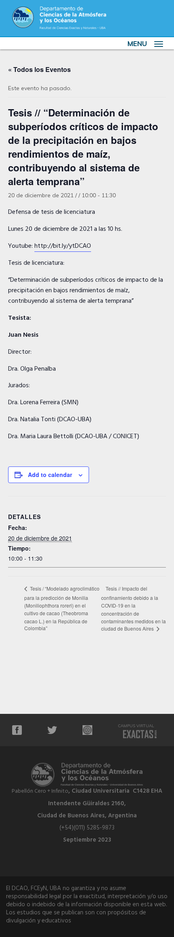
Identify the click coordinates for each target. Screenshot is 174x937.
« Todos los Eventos (39, 69)
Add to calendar (50, 475)
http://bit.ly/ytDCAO (62, 246)
